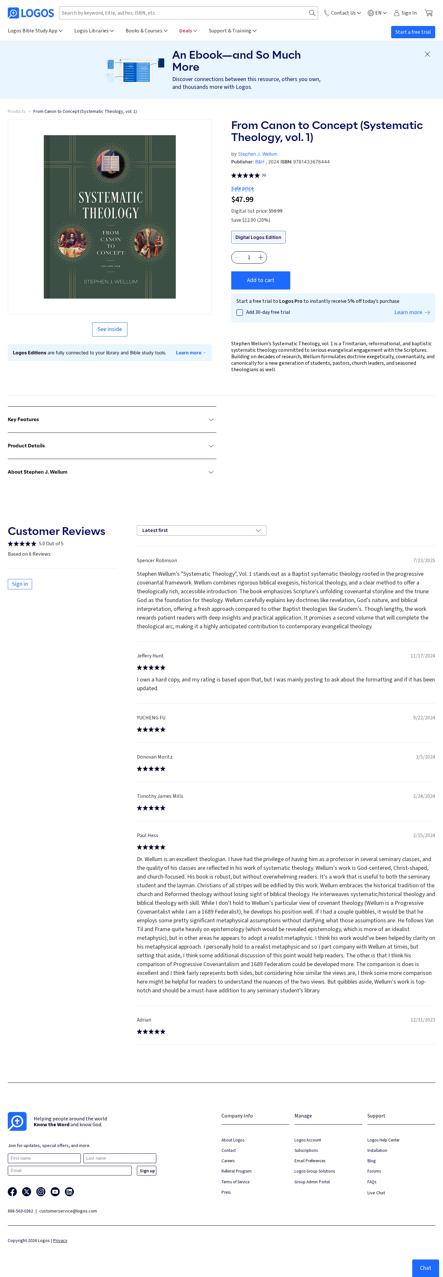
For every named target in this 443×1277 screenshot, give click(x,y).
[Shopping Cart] (428, 13)
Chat (425, 1268)
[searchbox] (188, 12)
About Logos (233, 1140)
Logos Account (307, 1140)
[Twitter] (26, 1191)
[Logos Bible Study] (31, 13)
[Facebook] (12, 1191)
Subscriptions (306, 1150)
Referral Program (237, 1171)
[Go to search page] (312, 13)
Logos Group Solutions (314, 1171)
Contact (229, 1150)
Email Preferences (309, 1161)
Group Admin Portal (312, 1182)
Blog (371, 1161)
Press (226, 1192)
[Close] (427, 54)
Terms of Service (235, 1182)
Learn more (188, 352)
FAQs (371, 1182)
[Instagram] (40, 1191)
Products (17, 111)
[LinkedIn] (69, 1191)
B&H (259, 161)
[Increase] (261, 257)
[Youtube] (55, 1191)
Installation (377, 1150)
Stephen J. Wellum (257, 154)
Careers (228, 1161)
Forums (374, 1171)
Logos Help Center (383, 1140)
